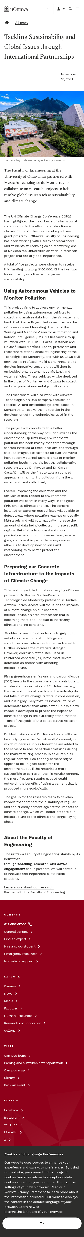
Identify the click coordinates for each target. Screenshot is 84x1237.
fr (46, 8)
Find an (15, 939)
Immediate (18, 961)
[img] (16, 9)
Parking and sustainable (33, 1063)
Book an (14, 1085)
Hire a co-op (19, 946)
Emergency (20, 954)
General (16, 932)
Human (18, 1016)
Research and (22, 1023)
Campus (15, 1055)
